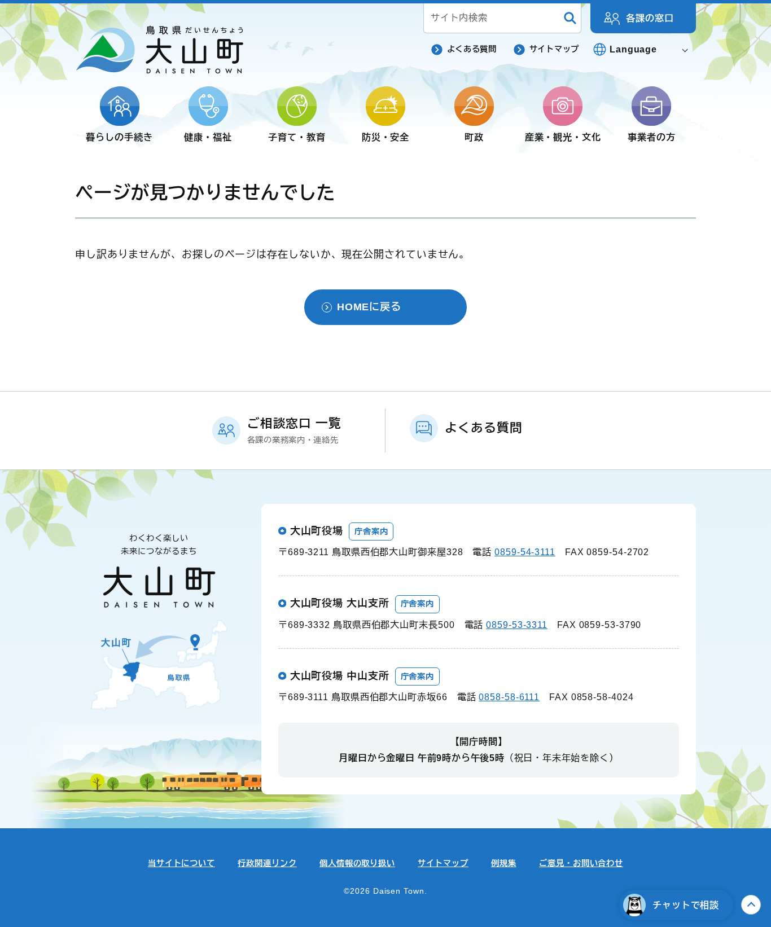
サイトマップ (554, 49)
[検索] (570, 18)
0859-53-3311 (516, 625)
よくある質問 (472, 49)
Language (633, 49)
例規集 (503, 863)
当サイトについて (181, 863)
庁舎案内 (371, 531)
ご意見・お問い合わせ (581, 863)
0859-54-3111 (524, 552)
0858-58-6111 (509, 697)
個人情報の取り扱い (357, 863)
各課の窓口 (650, 18)
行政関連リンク (267, 863)
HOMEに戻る (369, 307)
